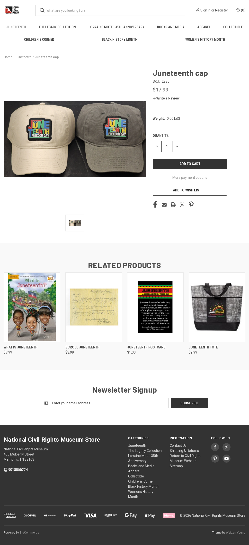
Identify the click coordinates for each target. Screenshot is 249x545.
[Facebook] (155, 204)
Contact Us (178, 445)
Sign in (205, 10)
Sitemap (176, 466)
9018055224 (18, 469)
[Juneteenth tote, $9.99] (217, 307)
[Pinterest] (191, 204)
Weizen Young (235, 532)
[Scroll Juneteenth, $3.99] (93, 307)
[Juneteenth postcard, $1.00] (155, 307)
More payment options (189, 177)
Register (221, 10)
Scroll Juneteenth (82, 347)
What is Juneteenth (20, 347)
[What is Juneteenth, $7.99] (32, 307)
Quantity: (161, 136)
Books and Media (171, 27)
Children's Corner (39, 39)
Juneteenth (16, 27)
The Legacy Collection (57, 27)
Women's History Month (205, 39)
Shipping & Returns (184, 451)
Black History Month (119, 39)
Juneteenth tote (203, 347)
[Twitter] (182, 204)
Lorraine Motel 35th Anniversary (116, 27)
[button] (166, 98)
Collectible (233, 27)
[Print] (173, 204)
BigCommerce (29, 532)
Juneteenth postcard (146, 347)
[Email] (164, 204)
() (242, 10)
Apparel (204, 27)
